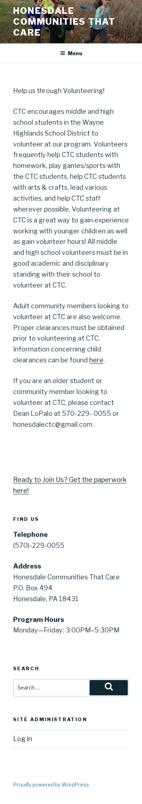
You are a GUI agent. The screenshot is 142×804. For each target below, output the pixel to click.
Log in (22, 739)
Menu (75, 53)
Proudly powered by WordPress (51, 784)
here (96, 360)
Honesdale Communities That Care (64, 21)
